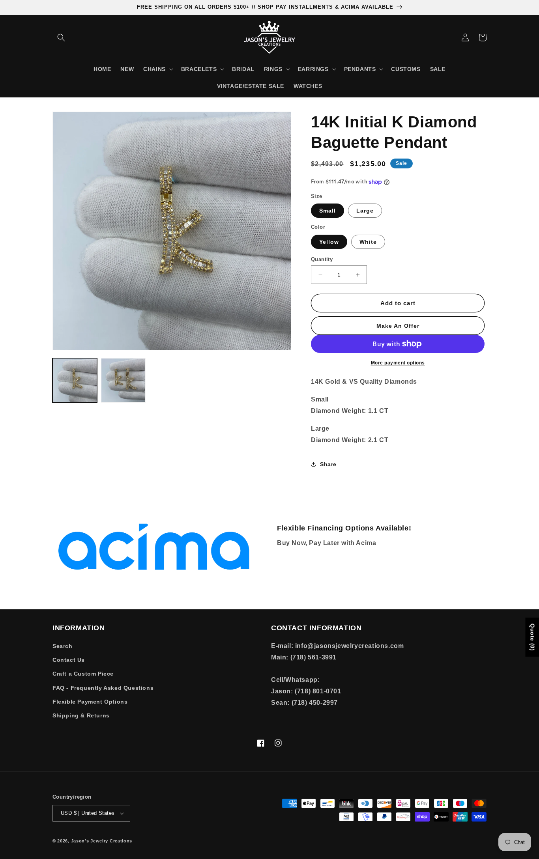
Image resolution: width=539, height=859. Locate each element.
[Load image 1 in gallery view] (74, 380)
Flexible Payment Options (89, 701)
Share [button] (328, 464)
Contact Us (68, 660)
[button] (61, 37)
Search (62, 646)
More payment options (398, 363)
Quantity (322, 259)
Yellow (329, 242)
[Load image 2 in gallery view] (123, 380)
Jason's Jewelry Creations (102, 840)
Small (327, 210)
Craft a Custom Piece (83, 673)
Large (365, 210)
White (368, 242)
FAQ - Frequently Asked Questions (102, 688)
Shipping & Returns (81, 715)
